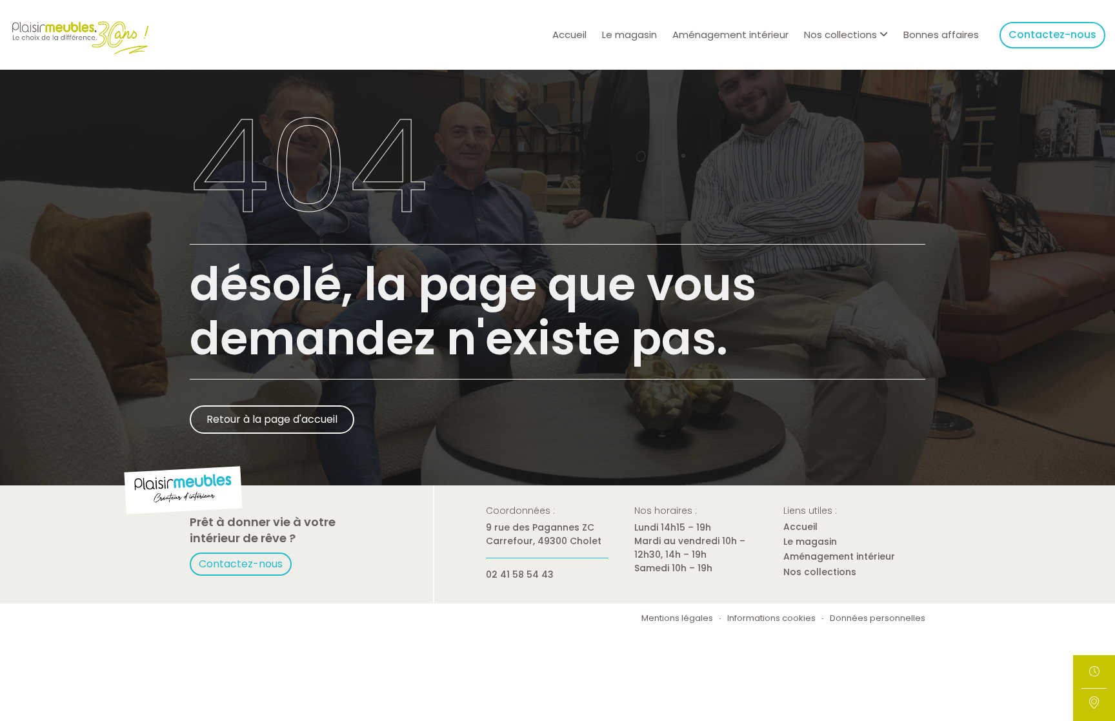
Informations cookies (771, 618)
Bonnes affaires (941, 34)
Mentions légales (677, 618)
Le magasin (629, 34)
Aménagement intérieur (730, 34)
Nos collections (819, 572)
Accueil (569, 34)
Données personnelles (877, 618)
